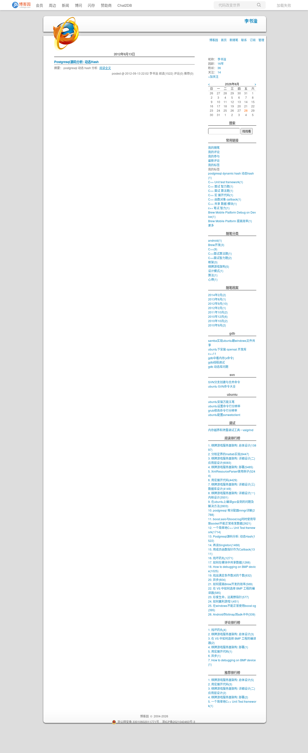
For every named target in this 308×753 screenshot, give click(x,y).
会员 (39, 5)
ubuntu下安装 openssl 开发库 (227, 349)
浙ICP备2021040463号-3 (178, 722)
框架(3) (213, 262)
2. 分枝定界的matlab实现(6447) (228, 454)
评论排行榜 (232, 622)
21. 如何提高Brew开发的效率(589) (230, 584)
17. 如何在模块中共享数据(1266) (229, 562)
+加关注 (213, 76)
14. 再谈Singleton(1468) (224, 545)
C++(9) (212, 249)
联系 (244, 40)
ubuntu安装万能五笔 (221, 402)
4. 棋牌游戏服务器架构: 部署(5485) (230, 467)
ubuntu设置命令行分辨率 (224, 406)
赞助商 (106, 5)
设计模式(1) (215, 271)
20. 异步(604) (217, 580)
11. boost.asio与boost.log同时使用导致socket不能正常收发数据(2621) (232, 521)
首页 (224, 40)
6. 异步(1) (214, 656)
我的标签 (214, 165)
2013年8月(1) (217, 299)
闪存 (91, 5)
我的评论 (214, 152)
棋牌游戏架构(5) (218, 266)
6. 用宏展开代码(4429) (222, 480)
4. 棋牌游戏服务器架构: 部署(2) (228, 697)
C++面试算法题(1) (220, 253)
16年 (221, 63)
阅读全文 (105, 68)
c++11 (212, 353)
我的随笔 (214, 147)
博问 (78, 5)
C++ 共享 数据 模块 (222, 203)
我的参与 (214, 156)
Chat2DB (124, 5)
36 (219, 68)
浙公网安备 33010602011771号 (138, 722)
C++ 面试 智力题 (220, 186)
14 (219, 72)
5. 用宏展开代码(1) (220, 651)
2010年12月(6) (218, 316)
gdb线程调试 (216, 362)
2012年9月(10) (218, 303)
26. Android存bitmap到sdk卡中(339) (231, 614)
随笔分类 (232, 233)
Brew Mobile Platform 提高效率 (230, 221)
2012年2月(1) (217, 308)
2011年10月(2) (218, 312)
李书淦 (250, 21)
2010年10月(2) (218, 321)
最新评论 (214, 160)
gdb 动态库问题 (218, 366)
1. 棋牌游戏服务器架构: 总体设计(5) (231, 680)
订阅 (253, 40)
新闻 (65, 5)
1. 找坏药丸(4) (217, 630)
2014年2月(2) (217, 295)
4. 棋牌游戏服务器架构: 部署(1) (228, 647)
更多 (211, 225)
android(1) (215, 240)
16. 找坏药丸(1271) (220, 558)
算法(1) (213, 275)
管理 (261, 40)
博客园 (213, 40)
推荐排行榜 (232, 672)
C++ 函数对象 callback (224, 199)
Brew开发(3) (216, 245)
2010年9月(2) (217, 325)
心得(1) (213, 279)
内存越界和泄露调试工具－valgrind (230, 430)
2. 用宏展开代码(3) (220, 684)
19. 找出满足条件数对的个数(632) (230, 575)
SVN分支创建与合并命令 (224, 382)
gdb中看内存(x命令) (221, 358)
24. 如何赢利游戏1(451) (223, 601)
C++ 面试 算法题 (220, 190)
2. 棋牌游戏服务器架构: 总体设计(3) (231, 634)
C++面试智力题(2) (220, 258)
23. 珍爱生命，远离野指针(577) (228, 597)
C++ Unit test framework (225, 182)
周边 (52, 5)
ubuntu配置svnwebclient (224, 415)
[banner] (19, 5)
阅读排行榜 (232, 438)
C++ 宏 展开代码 (220, 195)
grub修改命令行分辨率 (222, 410)
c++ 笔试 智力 (219, 208)
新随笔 (234, 40)
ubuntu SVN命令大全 (222, 386)
